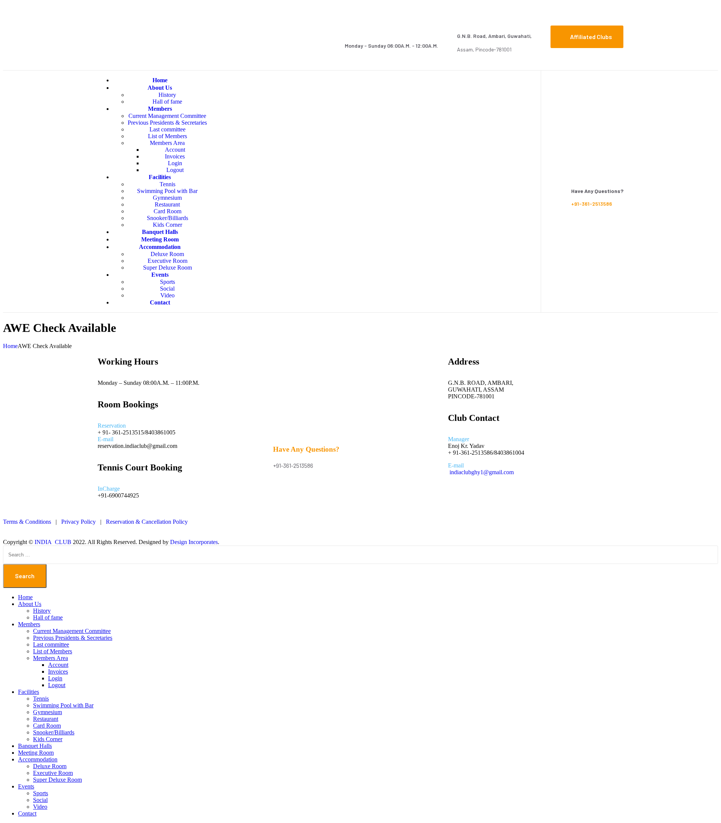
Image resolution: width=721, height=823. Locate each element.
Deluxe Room (167, 254)
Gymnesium (167, 197)
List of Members (167, 136)
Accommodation (160, 247)
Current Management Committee (167, 116)
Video (40, 806)
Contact (160, 302)
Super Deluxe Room (57, 779)
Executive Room (167, 261)
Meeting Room (36, 752)
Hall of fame (48, 617)
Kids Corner (47, 739)
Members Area (167, 143)
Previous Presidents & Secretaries (167, 122)
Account (175, 149)
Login (175, 163)
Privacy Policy (78, 522)
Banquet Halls (35, 746)
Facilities (160, 177)
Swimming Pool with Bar (167, 191)
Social (167, 288)
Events (160, 274)
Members (160, 109)
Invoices (175, 156)
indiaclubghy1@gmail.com (481, 472)
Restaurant (167, 204)
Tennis (167, 184)
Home (25, 597)
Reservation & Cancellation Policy (147, 522)
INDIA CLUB (53, 542)
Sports (167, 282)
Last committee (167, 129)
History (167, 95)
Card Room (167, 211)
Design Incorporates (194, 542)
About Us (160, 87)
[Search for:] (360, 554)
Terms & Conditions (27, 522)
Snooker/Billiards (167, 218)
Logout (56, 685)
